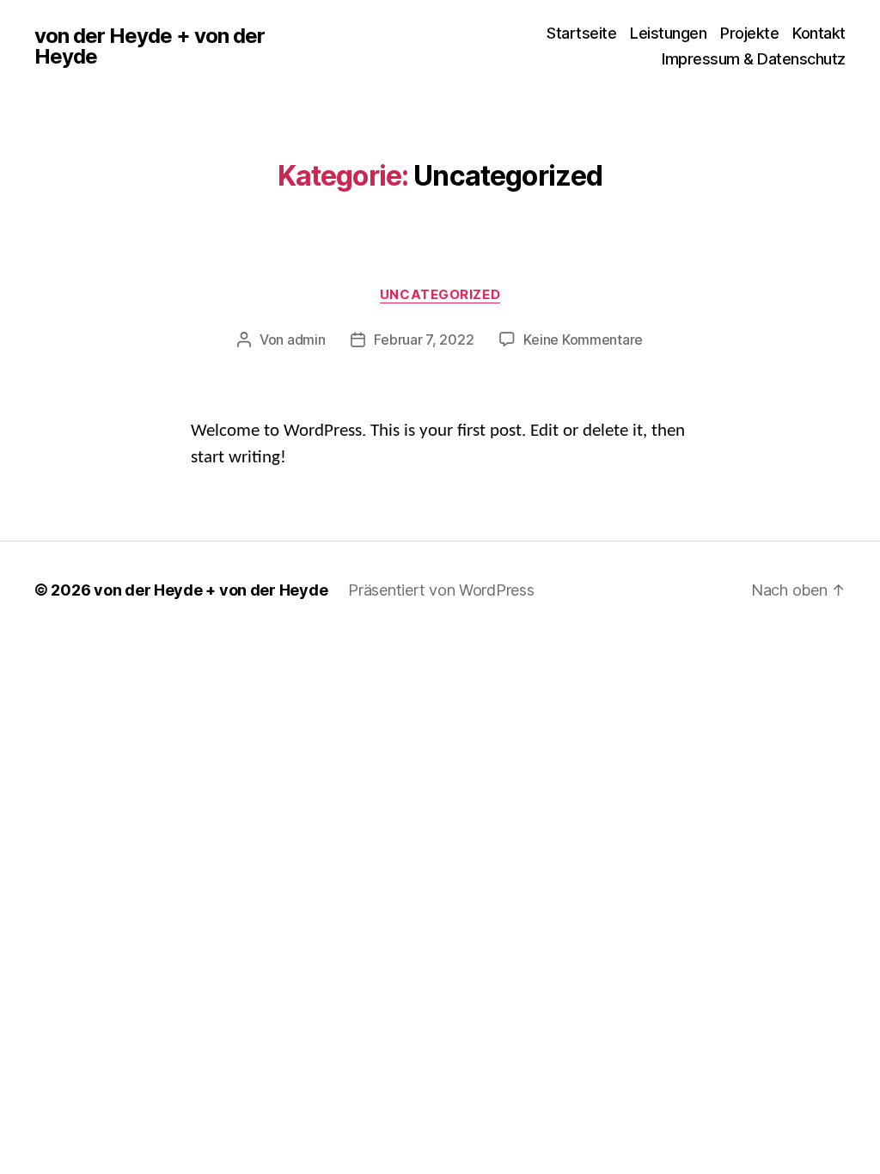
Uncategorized (440, 295)
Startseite (581, 33)
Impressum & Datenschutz (754, 59)
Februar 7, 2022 (424, 339)
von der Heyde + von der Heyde (149, 46)
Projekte (749, 33)
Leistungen (668, 33)
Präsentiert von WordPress (441, 590)
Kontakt (819, 33)
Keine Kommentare (583, 339)
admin (306, 339)
